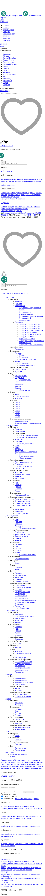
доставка (37, 816)
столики (28, 181)
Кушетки (28, 762)
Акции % (13, 199)
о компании (5, 859)
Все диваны (10, 766)
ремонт (29, 818)
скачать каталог (7, 836)
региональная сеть (8, 846)
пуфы (22, 181)
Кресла (35, 762)
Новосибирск (8, 60)
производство (8, 30)
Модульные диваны (19, 764)
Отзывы (19, 211)
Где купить (5, 199)
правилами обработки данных (27, 799)
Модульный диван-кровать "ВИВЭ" (29, 766)
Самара (6, 68)
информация (6, 876)
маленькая (5, 193)
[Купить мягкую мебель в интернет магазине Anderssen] (22, 10)
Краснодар (7, 54)
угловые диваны (29, 179)
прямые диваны (16, 179)
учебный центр (9, 34)
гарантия (10, 816)
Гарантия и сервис (8, 211)
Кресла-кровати (34, 760)
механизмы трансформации (29, 834)
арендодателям (34, 826)
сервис (3, 866)
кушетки (11, 181)
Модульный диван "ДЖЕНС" (13, 762)
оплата (3, 816)
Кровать (13, 768)
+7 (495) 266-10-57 (8, 776)
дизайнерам (5, 826)
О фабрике (5, 203)
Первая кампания (10, 796)
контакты (6, 40)
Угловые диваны (21, 760)
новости (6, 26)
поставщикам (16, 826)
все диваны (5, 179)
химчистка (29, 816)
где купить (5, 882)
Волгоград (7, 79)
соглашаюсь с (21, 799)
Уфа (4, 76)
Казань (5, 66)
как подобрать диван (9, 834)
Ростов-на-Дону (9, 74)
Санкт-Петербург (10, 58)
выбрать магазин (7, 844)
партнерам (5, 872)
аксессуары (36, 181)
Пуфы (40, 762)
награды (6, 32)
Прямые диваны (7, 760)
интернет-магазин (36, 844)
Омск (5, 70)
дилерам (25, 826)
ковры (12, 756)
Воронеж (6, 85)
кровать (37, 195)
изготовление (19, 816)
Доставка (21, 199)
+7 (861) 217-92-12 (28, 215)
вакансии (6, 38)
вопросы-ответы (19, 818)
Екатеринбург (8, 62)
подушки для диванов (18, 754)
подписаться (28, 792)
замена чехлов (6, 818)
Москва (6, 56)
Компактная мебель (34, 768)
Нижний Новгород (10, 64)
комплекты (5, 197)
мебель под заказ (7, 171)
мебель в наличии (8, 185)
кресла (17, 181)
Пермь (5, 83)
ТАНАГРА (30, 195)
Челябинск (7, 72)
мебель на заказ (7, 294)
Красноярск (7, 81)
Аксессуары (6, 764)
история (6, 28)
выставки (31, 808)
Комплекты (21, 768)
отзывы (6, 36)
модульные (14, 197)
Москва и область (22, 844)
